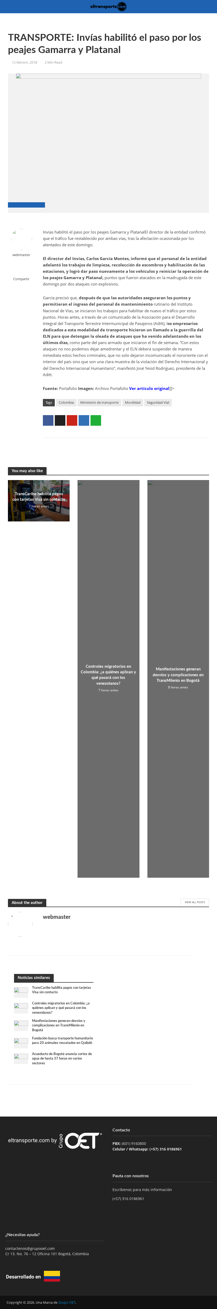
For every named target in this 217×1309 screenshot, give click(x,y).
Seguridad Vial (158, 402)
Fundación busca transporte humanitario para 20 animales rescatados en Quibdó (62, 1041)
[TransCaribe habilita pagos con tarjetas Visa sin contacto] (21, 992)
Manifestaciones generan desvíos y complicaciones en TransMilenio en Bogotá (178, 675)
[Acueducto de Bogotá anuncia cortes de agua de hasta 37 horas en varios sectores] (21, 1058)
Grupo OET (66, 1302)
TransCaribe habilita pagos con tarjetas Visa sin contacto (38, 497)
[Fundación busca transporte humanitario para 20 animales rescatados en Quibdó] (21, 1042)
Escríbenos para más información (142, 1189)
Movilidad (133, 402)
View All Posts (195, 902)
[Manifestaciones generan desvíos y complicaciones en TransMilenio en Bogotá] (21, 1025)
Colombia (66, 402)
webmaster (21, 255)
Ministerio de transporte (99, 402)
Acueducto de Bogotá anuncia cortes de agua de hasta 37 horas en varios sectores (62, 1058)
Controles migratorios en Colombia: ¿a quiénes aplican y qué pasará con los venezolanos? (108, 675)
